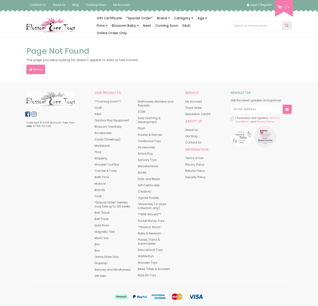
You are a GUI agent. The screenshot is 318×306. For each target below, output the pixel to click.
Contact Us (38, 5)
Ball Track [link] (101, 219)
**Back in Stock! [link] (149, 227)
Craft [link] (98, 108)
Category (182, 18)
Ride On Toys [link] (147, 275)
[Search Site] (287, 25)
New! (147, 25)
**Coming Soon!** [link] (108, 101)
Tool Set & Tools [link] (106, 171)
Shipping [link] (101, 158)
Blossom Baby (124, 25)
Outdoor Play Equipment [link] (112, 120)
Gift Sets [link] (100, 276)
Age (201, 18)
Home (37, 69)
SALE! (186, 25)
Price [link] (98, 152)
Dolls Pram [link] (102, 225)
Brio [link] (97, 244)
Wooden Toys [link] (147, 263)
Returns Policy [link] (195, 171)
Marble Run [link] (146, 256)
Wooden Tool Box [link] (107, 164)
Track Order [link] (193, 108)
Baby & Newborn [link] (149, 233)
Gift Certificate (109, 18)
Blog (75, 5)
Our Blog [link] (191, 136)
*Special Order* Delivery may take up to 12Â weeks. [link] (113, 204)
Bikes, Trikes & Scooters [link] (154, 269)
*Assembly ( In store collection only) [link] (152, 206)
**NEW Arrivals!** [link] (149, 214)
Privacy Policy (265, 121)
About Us (59, 5)
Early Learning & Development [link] (149, 120)
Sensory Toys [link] (147, 160)
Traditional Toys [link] (149, 141)
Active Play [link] (145, 154)
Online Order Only (112, 33)
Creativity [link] (144, 191)
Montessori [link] (102, 146)
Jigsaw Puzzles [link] (148, 198)
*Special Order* (139, 18)
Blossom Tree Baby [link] (108, 127)
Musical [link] (100, 184)
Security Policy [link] (195, 177)
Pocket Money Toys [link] (151, 221)
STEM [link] (141, 112)
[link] (27, 114)
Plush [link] (141, 128)
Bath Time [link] (102, 177)
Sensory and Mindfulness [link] (113, 270)
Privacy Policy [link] (194, 164)
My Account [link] (193, 101)
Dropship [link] (101, 263)
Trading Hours (96, 5)
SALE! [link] (98, 114)
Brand (162, 18)
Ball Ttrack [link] (102, 213)
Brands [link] (100, 190)
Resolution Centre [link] (197, 114)
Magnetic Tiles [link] (105, 232)
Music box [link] (102, 238)
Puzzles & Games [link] (150, 135)
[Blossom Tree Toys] (50, 25)
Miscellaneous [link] (148, 166)
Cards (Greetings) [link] (107, 139)
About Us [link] (191, 130)
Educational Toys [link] (150, 250)
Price (101, 25)
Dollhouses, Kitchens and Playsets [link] (155, 103)
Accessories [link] (103, 133)
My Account (121, 5)
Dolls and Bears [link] (149, 179)
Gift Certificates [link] (149, 185)
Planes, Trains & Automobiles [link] (149, 242)
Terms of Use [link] (194, 158)
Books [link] (142, 172)
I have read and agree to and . (257, 119)
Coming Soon (166, 25)
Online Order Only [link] (107, 257)
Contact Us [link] (193, 142)
